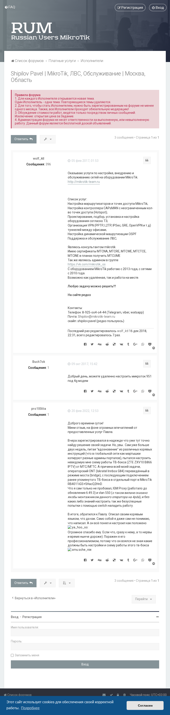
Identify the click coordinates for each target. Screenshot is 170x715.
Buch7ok (38, 361)
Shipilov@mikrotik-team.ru (96, 316)
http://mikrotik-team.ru (84, 182)
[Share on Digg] (99, 344)
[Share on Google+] (135, 344)
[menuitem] (9, 7)
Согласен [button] (145, 705)
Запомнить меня (27, 655)
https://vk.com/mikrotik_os (87, 264)
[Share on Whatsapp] (143, 344)
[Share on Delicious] (114, 344)
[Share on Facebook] (85, 344)
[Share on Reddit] (107, 344)
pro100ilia (38, 408)
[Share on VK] (121, 344)
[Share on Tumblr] (128, 344)
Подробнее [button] (30, 708)
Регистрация (32, 617)
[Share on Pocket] (150, 344)
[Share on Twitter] (92, 344)
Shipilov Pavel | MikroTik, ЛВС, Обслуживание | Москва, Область (78, 76)
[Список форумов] (51, 31)
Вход (15, 617)
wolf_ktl (38, 158)
